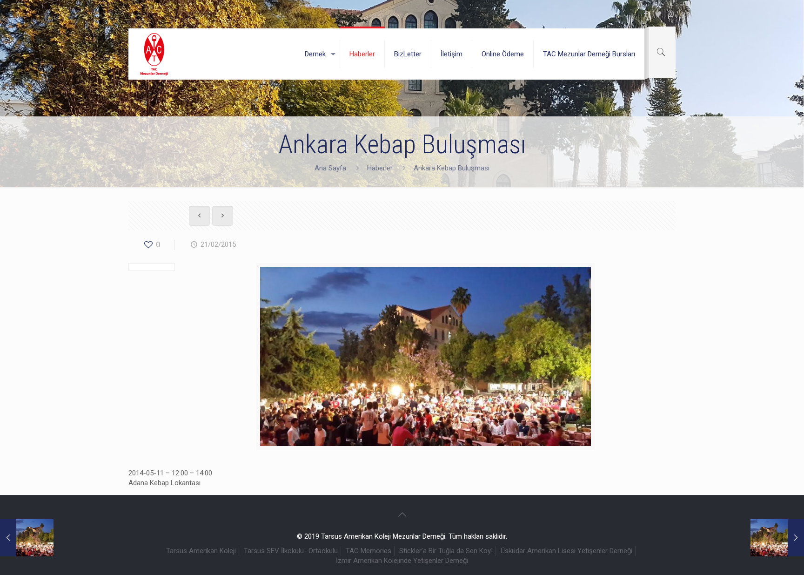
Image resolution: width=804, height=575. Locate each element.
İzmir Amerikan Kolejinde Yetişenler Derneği (402, 560)
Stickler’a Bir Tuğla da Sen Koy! (446, 551)
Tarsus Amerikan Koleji (201, 551)
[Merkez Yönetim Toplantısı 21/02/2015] (777, 537)
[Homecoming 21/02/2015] (27, 537)
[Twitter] (658, 14)
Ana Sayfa (330, 168)
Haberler (380, 168)
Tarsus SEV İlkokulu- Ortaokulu (291, 551)
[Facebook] (645, 14)
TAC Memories (368, 551)
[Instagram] (671, 14)
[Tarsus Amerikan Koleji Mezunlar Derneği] (154, 54)
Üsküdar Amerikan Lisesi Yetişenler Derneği (566, 551)
